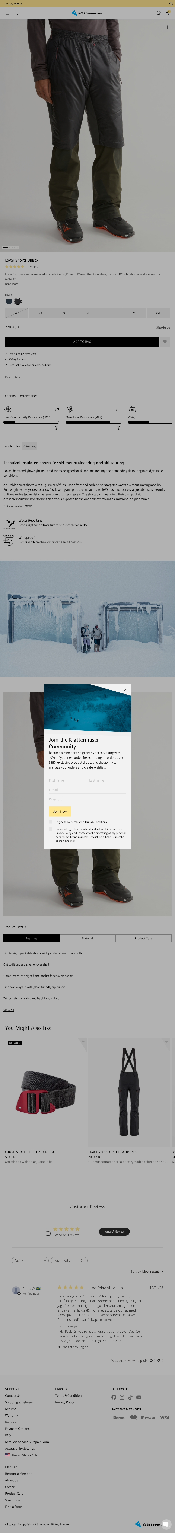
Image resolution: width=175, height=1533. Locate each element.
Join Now (60, 811)
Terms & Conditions (96, 822)
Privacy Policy (63, 833)
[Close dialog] (125, 689)
